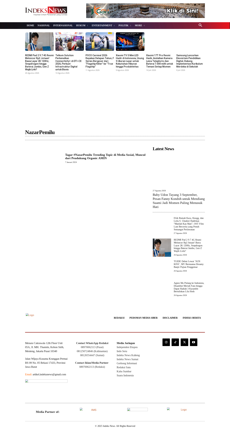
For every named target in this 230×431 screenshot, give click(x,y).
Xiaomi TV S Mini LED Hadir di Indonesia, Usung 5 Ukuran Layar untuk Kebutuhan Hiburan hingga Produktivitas (130, 61)
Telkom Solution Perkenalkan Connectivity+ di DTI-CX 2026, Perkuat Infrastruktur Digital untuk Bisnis (68, 62)
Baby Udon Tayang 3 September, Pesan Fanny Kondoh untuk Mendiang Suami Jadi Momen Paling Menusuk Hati (179, 201)
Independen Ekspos (127, 347)
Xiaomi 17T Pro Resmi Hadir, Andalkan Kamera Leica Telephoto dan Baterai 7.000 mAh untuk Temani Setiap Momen (159, 61)
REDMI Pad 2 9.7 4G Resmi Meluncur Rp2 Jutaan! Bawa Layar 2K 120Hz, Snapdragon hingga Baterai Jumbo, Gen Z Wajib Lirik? (39, 62)
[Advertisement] (115, 100)
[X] (184, 342)
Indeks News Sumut (127, 359)
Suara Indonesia (125, 375)
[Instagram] (166, 342)
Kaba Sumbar (124, 371)
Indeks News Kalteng (128, 355)
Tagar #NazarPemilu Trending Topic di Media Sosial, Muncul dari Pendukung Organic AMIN (105, 156)
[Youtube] (193, 342)
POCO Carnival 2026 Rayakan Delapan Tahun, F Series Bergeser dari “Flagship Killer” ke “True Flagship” (100, 61)
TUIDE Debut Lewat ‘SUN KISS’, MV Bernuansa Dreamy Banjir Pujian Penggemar (189, 264)
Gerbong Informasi (127, 363)
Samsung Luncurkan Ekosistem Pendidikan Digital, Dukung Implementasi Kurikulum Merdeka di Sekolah (189, 61)
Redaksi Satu (124, 367)
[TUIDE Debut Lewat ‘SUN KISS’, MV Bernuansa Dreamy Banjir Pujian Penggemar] (162, 269)
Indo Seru (122, 351)
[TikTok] (175, 342)
